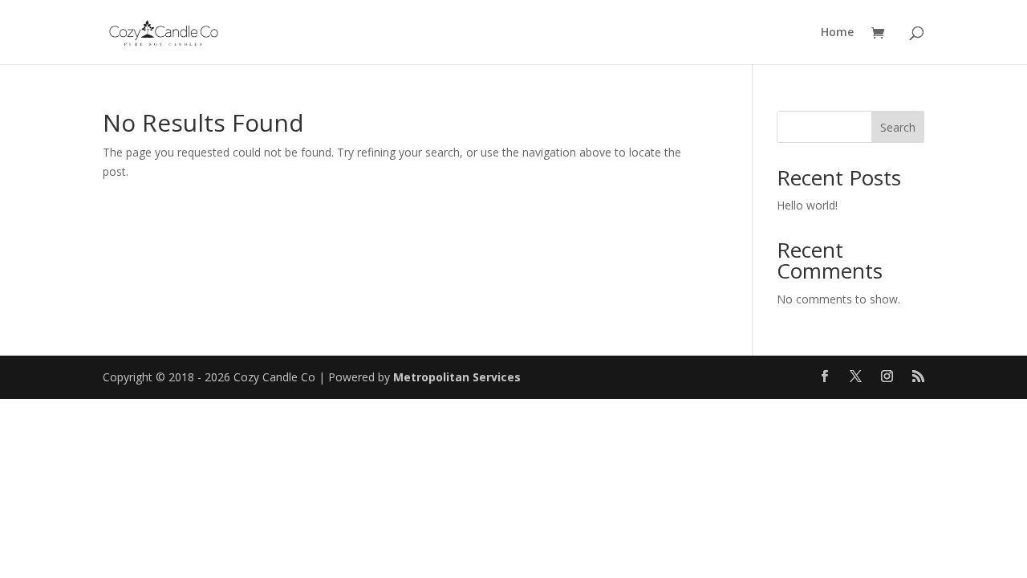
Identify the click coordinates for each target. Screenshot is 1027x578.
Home (837, 32)
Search (897, 127)
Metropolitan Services (457, 377)
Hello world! (807, 205)
